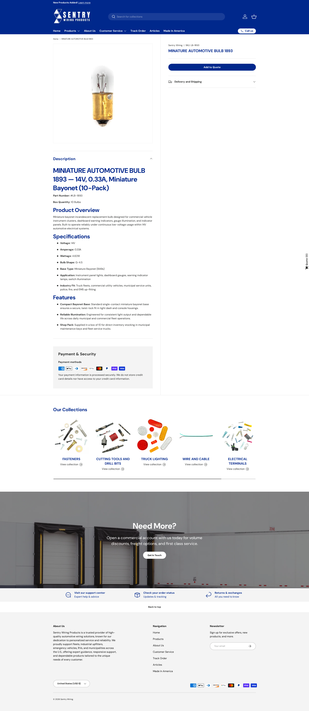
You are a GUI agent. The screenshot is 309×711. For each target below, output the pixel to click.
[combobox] (166, 16)
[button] (254, 16)
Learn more (84, 2)
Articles (155, 31)
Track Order (138, 31)
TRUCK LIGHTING (154, 459)
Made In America (174, 31)
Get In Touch (155, 555)
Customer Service (111, 31)
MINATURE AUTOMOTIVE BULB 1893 (77, 39)
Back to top (154, 606)
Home (57, 31)
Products (70, 31)
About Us (90, 31)
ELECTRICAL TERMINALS (237, 461)
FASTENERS (71, 459)
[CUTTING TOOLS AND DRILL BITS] (113, 436)
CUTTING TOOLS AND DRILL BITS (113, 461)
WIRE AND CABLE (196, 459)
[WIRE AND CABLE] (196, 436)
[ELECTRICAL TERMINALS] (238, 436)
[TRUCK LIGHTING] (154, 436)
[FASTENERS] (71, 436)
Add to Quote (212, 67)
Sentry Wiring (175, 45)
